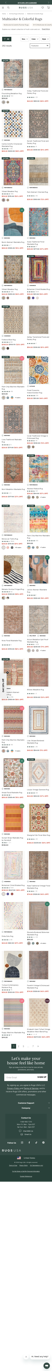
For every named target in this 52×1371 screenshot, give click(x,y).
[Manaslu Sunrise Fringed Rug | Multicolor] (13, 569)
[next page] (38, 1046)
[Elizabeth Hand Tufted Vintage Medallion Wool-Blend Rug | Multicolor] (38, 1012)
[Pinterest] (43, 1142)
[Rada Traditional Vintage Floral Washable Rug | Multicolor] (38, 865)
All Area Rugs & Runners (16, 13)
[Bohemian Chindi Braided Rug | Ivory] (13, 865)
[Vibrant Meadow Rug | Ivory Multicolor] (13, 269)
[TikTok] (36, 1142)
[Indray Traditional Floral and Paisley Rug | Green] (38, 73)
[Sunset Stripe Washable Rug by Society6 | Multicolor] (13, 818)
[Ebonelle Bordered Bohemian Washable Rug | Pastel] (38, 916)
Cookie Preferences (26, 1176)
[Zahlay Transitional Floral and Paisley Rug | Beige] (38, 320)
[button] (7, 39)
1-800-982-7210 (26, 1122)
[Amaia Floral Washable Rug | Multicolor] (13, 772)
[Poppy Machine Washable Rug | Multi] (13, 1012)
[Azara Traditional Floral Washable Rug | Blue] (38, 222)
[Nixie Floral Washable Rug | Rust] (13, 619)
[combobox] (40, 46)
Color (34, 39)
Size (24, 39)
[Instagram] (22, 1142)
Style (44, 39)
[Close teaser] (7, 672)
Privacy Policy (23, 1165)
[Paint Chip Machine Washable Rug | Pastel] (13, 720)
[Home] (26, 7)
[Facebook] (29, 1142)
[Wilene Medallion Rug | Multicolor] (38, 672)
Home (4, 13)
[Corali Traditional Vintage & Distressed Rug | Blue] (38, 419)
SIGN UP (41, 1077)
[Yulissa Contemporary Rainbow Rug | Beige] (13, 965)
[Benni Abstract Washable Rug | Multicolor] (13, 222)
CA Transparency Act (36, 1165)
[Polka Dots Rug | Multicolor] (13, 916)
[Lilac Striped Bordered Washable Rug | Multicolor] (38, 720)
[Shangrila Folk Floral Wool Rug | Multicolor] (38, 818)
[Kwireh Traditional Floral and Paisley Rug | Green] (38, 124)
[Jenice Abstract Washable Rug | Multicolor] (38, 569)
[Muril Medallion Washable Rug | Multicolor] (13, 468)
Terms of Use (13, 1165)
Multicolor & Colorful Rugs (35, 13)
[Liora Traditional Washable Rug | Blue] (13, 419)
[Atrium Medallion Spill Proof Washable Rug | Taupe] (38, 619)
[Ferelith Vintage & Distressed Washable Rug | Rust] (38, 965)
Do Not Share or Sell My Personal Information (26, 1171)
